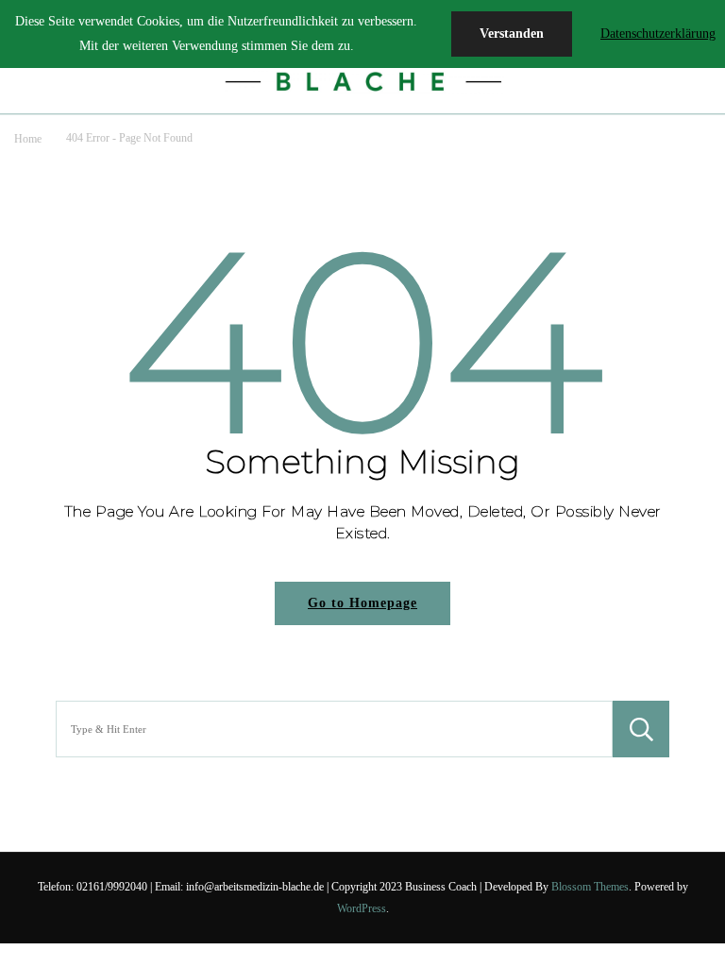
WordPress (361, 908)
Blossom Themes (590, 886)
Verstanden (512, 33)
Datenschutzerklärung (658, 33)
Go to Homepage (362, 603)
